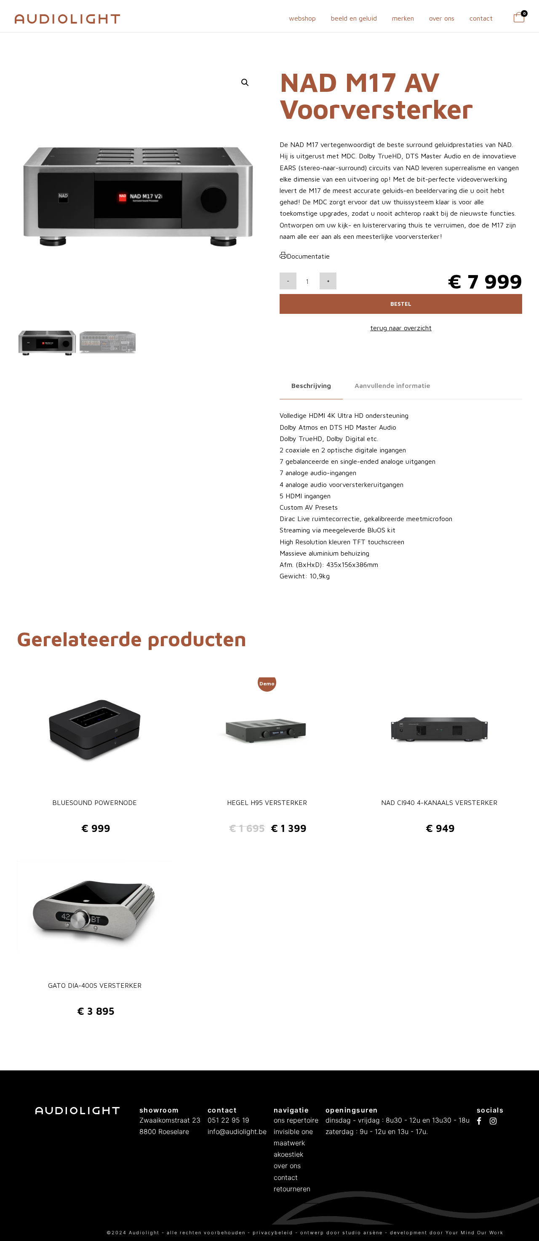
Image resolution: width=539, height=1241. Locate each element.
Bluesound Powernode (94, 802)
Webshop (302, 18)
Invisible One (293, 1131)
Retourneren (292, 1189)
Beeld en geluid (354, 18)
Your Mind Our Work (475, 1233)
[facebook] (479, 1121)
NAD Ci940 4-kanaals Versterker (439, 802)
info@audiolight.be (237, 1131)
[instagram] (493, 1121)
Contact (481, 18)
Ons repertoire (296, 1120)
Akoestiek (288, 1154)
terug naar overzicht (401, 328)
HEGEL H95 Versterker (267, 802)
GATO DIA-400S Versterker (94, 985)
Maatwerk (289, 1143)
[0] (519, 20)
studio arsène (362, 1233)
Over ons (441, 18)
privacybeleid (274, 1233)
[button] (245, 82)
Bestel (400, 303)
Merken (403, 18)
